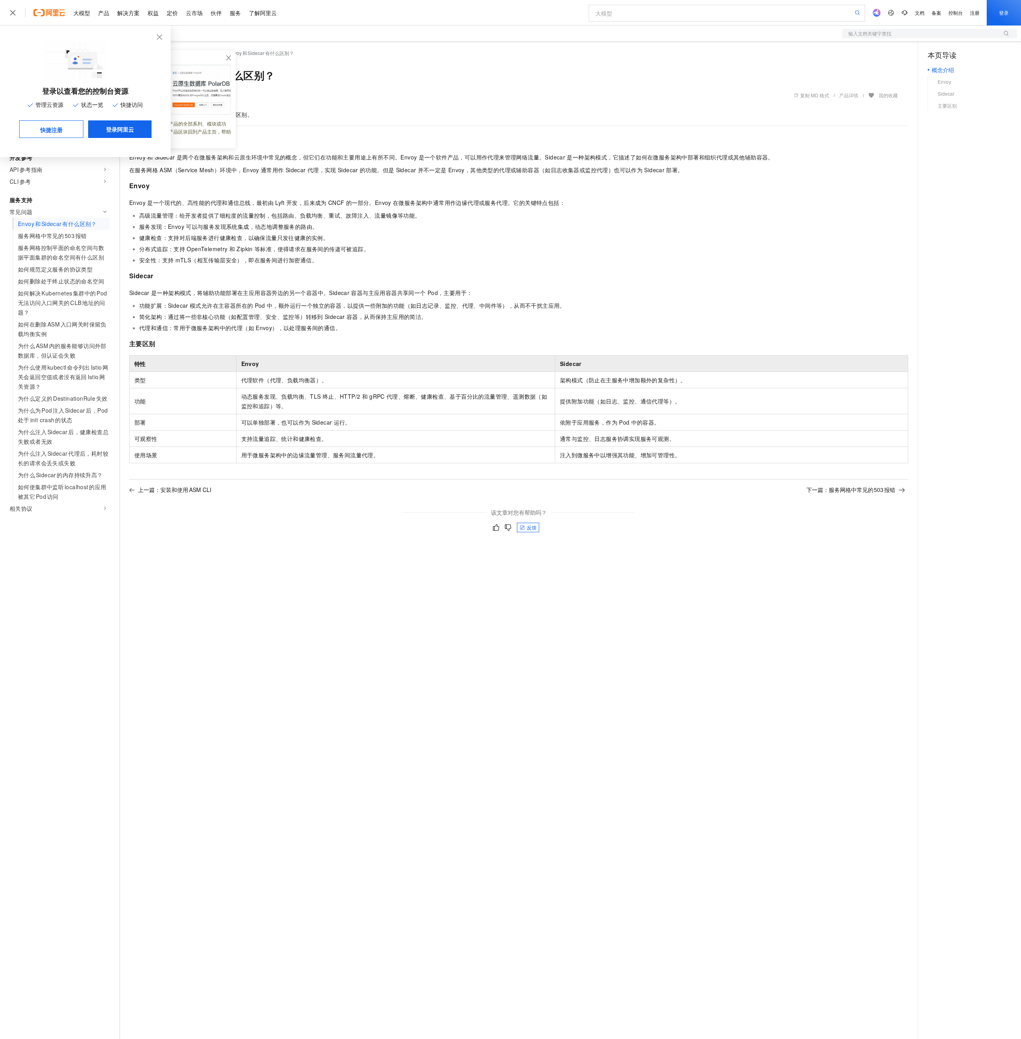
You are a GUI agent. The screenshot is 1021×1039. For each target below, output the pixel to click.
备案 (936, 12)
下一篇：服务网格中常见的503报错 (851, 490)
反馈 (531, 527)
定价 (172, 13)
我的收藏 (888, 95)
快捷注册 (51, 130)
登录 (1004, 12)
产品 (103, 13)
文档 (919, 12)
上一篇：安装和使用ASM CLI (174, 490)
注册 (975, 12)
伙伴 (216, 13)
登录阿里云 (120, 129)
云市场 (194, 13)
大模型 (81, 13)
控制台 (955, 12)
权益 (153, 13)
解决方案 (128, 13)
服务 (235, 13)
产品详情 (848, 95)
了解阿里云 (263, 13)
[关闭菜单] (13, 13)
